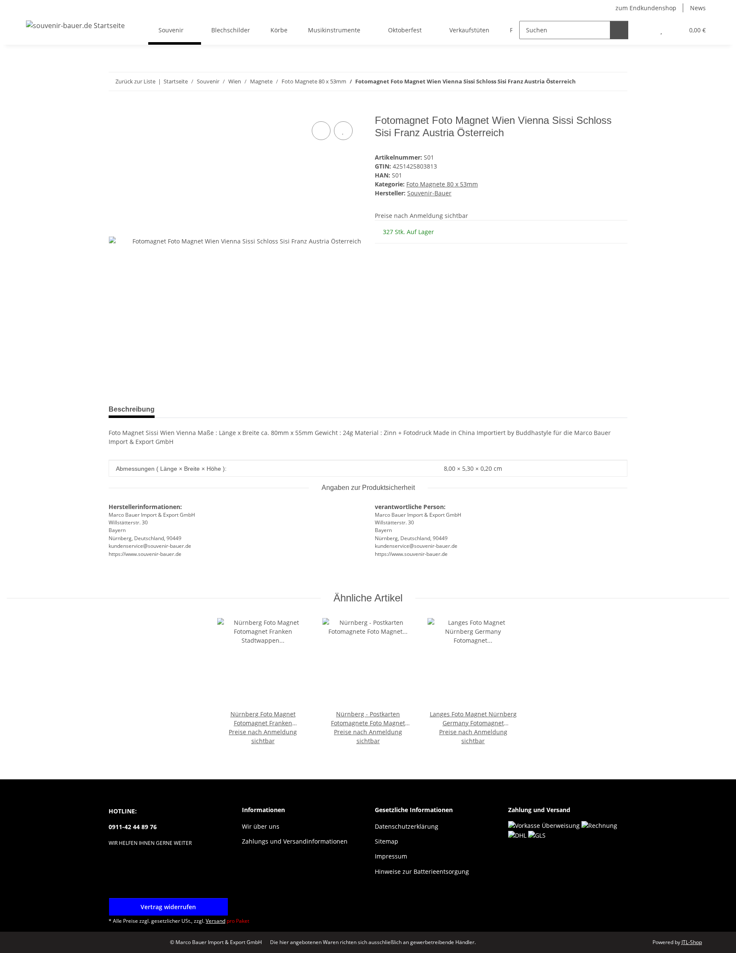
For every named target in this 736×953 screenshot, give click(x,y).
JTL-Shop (691, 942)
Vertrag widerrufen (168, 907)
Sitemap (386, 841)
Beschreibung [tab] (132, 409)
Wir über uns (260, 826)
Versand (215, 920)
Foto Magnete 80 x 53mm (442, 184)
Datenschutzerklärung (406, 826)
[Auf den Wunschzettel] (343, 130)
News (698, 8)
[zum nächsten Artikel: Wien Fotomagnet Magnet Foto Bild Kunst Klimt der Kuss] (618, 81)
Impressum (391, 856)
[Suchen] (619, 30)
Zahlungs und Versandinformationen (295, 841)
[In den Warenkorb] (115, 109)
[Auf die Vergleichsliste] (321, 130)
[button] (644, 30)
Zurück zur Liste (135, 81)
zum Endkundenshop (645, 8)
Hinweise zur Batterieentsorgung (422, 871)
